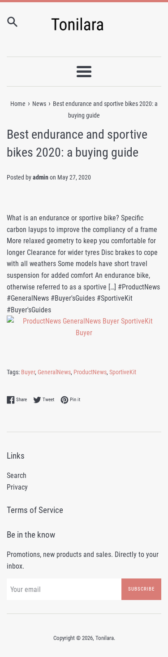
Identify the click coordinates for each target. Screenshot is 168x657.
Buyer (28, 372)
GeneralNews (54, 372)
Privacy (17, 487)
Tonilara (104, 638)
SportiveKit (122, 372)
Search (16, 475)
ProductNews (90, 372)
